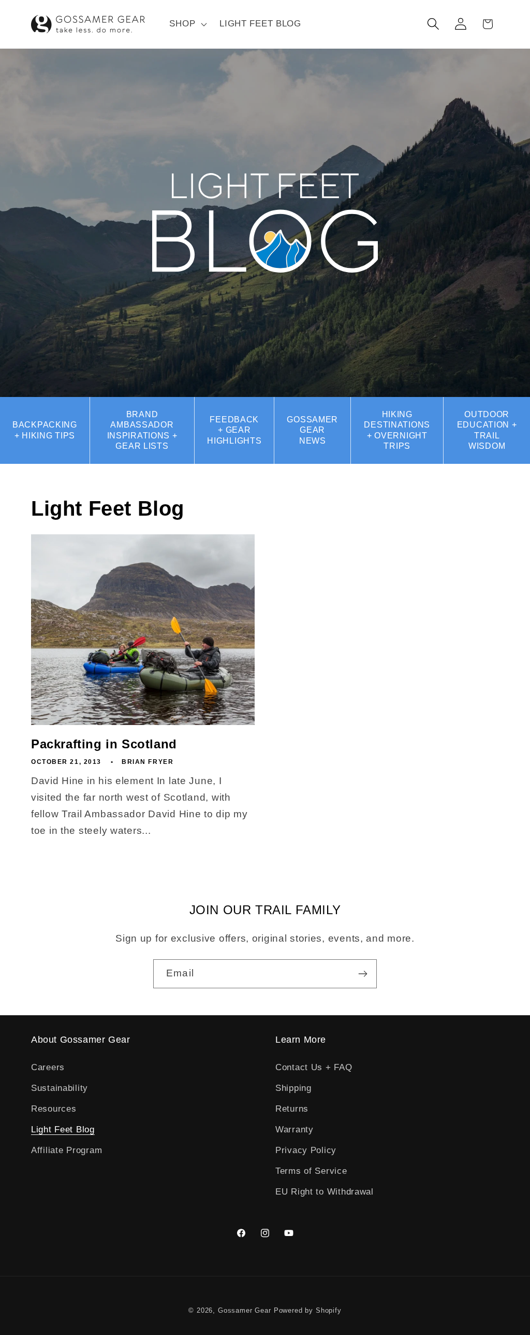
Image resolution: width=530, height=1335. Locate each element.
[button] (187, 24)
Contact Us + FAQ (313, 1067)
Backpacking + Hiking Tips (44, 429)
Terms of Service (311, 1171)
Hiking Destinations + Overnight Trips (397, 430)
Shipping (293, 1088)
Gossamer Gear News (312, 430)
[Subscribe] (362, 973)
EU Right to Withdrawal (324, 1192)
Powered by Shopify (308, 1310)
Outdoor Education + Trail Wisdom (487, 430)
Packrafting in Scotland (104, 744)
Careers (48, 1067)
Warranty (294, 1129)
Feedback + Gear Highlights (234, 430)
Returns (291, 1109)
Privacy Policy (305, 1150)
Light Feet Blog (63, 1129)
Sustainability (59, 1088)
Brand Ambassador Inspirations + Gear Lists (142, 430)
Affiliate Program (66, 1150)
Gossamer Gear (244, 1310)
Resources (53, 1109)
